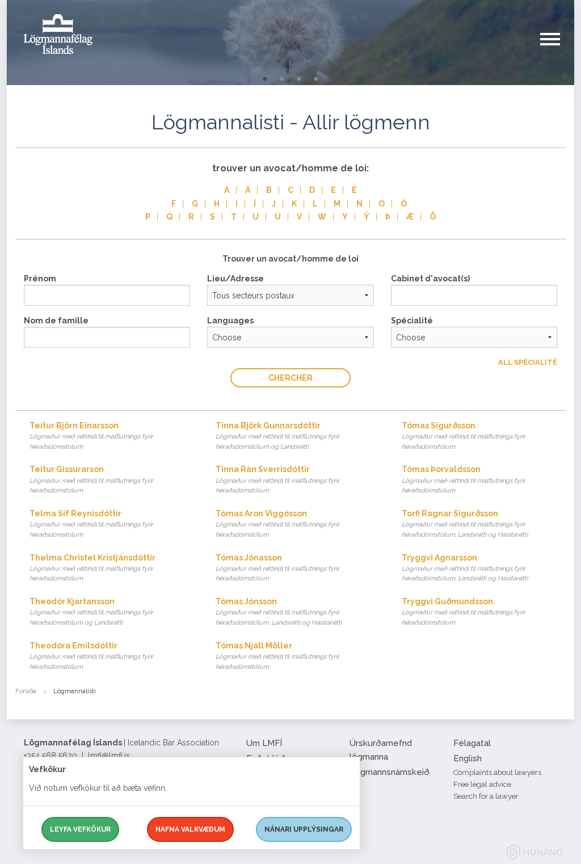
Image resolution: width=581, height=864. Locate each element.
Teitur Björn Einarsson (91, 435)
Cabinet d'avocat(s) (430, 278)
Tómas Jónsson (279, 611)
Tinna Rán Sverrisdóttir (277, 479)
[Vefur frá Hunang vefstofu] (534, 854)
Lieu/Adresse (235, 278)
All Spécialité (527, 362)
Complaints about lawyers (497, 772)
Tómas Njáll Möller (277, 656)
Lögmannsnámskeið (390, 772)
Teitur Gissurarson (91, 479)
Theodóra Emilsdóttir (91, 656)
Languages (230, 320)
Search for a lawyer (486, 796)
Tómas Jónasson (277, 568)
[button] (557, 50)
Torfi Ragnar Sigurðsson (465, 523)
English (467, 758)
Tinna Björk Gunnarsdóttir (277, 435)
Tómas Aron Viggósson (277, 523)
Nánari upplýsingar (303, 829)
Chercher (290, 377)
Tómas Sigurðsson (463, 435)
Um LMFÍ (264, 743)
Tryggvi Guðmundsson (463, 611)
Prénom (40, 278)
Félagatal (472, 743)
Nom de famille (56, 320)
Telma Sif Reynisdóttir (91, 523)
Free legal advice (482, 784)
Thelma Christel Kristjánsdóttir (92, 568)
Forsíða (25, 691)
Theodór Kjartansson (91, 611)
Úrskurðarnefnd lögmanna (381, 750)
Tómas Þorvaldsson (463, 479)
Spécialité (412, 320)
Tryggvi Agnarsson (465, 568)
